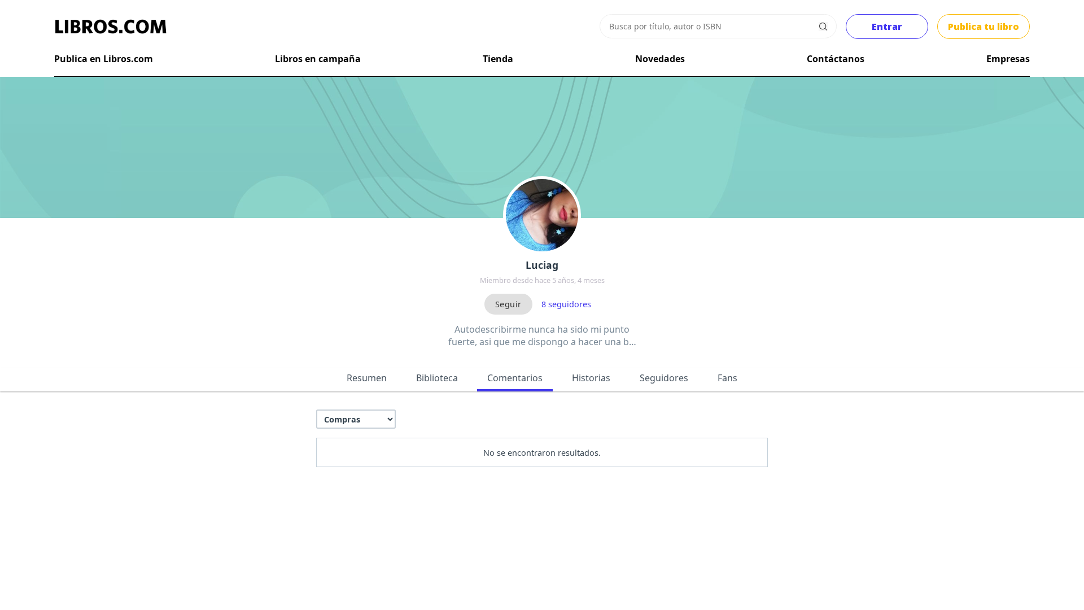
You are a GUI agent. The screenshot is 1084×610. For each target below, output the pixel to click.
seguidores (566, 304)
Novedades (660, 59)
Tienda (498, 59)
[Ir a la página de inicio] (110, 26)
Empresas (1008, 59)
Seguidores (664, 378)
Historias (591, 378)
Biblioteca (437, 378)
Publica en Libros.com (103, 59)
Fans (727, 378)
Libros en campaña (318, 59)
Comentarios (515, 378)
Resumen (367, 378)
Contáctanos (835, 59)
